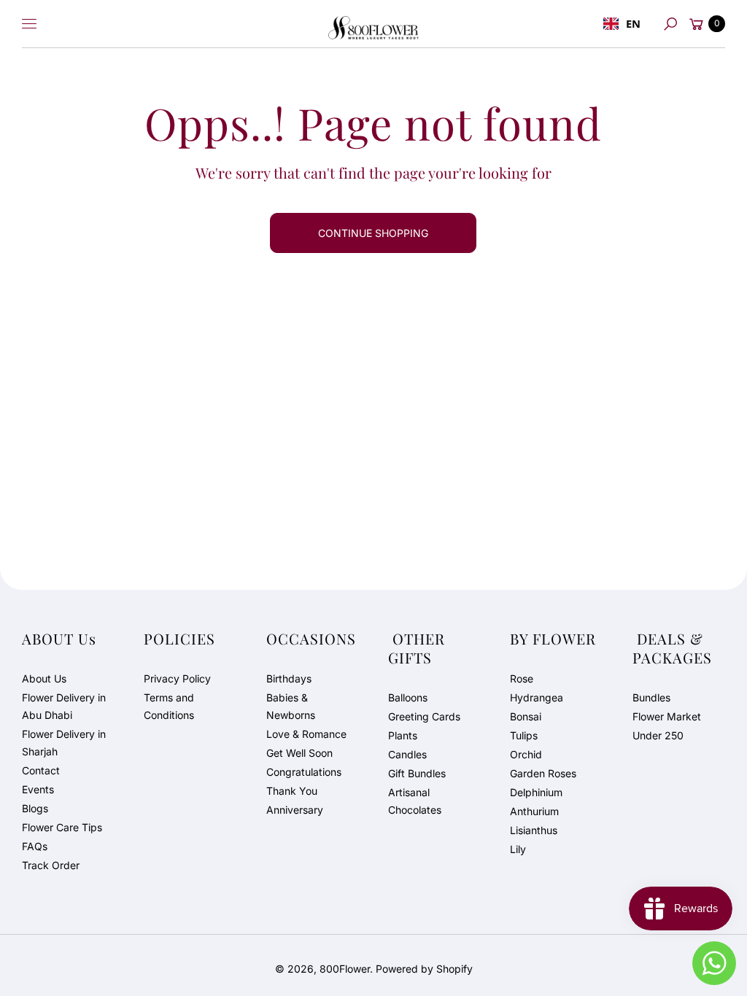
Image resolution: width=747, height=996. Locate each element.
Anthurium (534, 811)
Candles (407, 754)
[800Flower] (373, 24)
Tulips (524, 735)
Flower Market (666, 716)
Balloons (407, 697)
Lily (518, 849)
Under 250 (658, 735)
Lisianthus (533, 830)
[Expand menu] (29, 24)
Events (38, 789)
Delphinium (536, 792)
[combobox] (622, 24)
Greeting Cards (424, 716)
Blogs (35, 808)
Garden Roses (543, 773)
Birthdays (288, 678)
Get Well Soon (299, 753)
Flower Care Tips (62, 827)
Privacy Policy (177, 678)
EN (633, 23)
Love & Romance (306, 734)
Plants (402, 735)
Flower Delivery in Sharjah (64, 743)
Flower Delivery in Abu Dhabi (64, 706)
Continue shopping (373, 233)
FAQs (34, 846)
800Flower (345, 968)
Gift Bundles (417, 773)
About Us (44, 678)
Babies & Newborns (290, 706)
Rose (521, 678)
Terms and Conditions (169, 706)
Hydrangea (536, 697)
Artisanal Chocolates (414, 801)
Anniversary (294, 810)
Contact (41, 770)
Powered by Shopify (424, 968)
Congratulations (303, 772)
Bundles (651, 697)
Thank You (291, 791)
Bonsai (525, 716)
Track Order (51, 865)
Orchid (526, 754)
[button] (670, 24)
